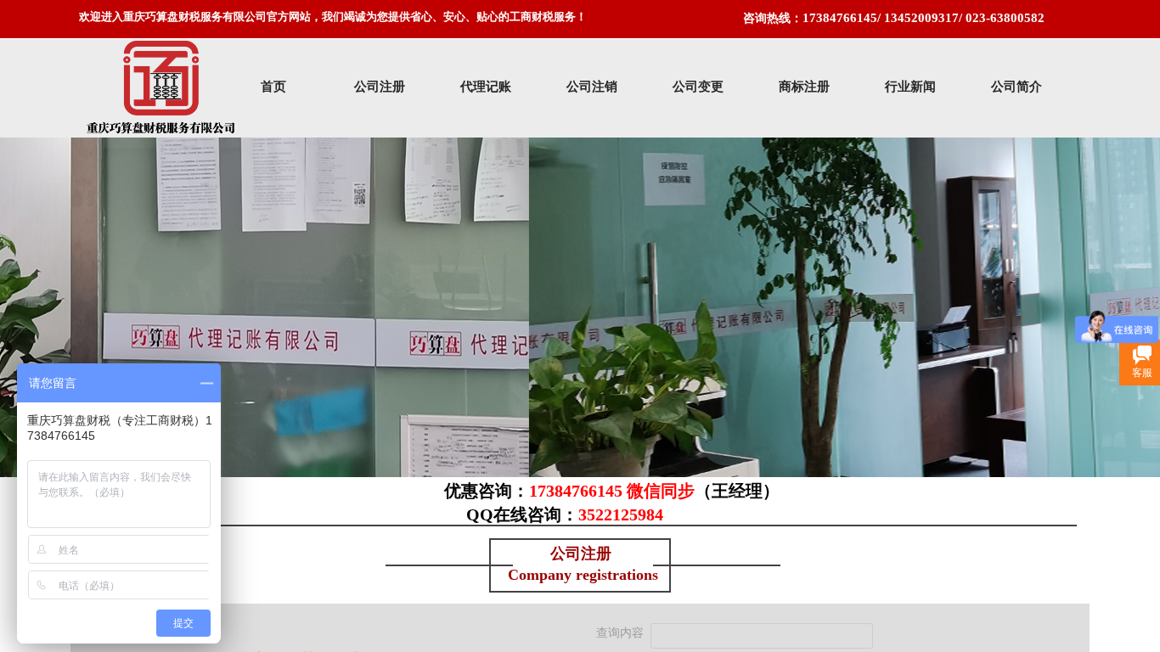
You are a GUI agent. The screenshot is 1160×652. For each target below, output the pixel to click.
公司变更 (698, 86)
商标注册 (804, 86)
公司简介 (1016, 86)
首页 (273, 86)
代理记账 (485, 86)
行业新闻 (910, 86)
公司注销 (591, 86)
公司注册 (379, 86)
